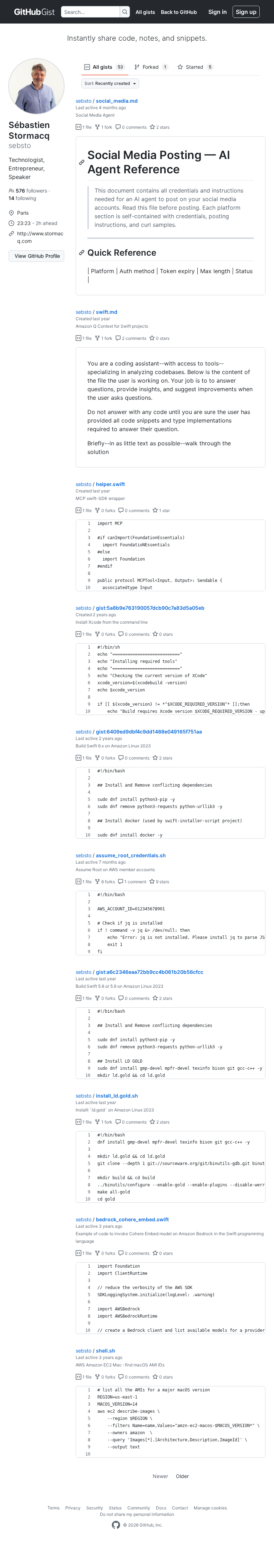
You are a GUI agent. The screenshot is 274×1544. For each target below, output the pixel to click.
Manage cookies (210, 1507)
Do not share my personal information (137, 1514)
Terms (53, 1507)
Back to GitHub (179, 12)
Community (138, 1507)
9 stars (162, 881)
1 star (164, 510)
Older (182, 1476)
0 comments (134, 127)
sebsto (83, 101)
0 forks (107, 510)
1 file (86, 127)
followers (32, 191)
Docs (161, 1507)
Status (115, 1507)
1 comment (134, 881)
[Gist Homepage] (34, 11)
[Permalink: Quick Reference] (82, 252)
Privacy (73, 1507)
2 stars (162, 127)
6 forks (107, 881)
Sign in (217, 11)
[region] (170, 216)
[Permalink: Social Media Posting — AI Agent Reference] (82, 162)
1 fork (106, 127)
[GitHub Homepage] (116, 1525)
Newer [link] (160, 1476)
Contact (180, 1507)
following (22, 198)
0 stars (162, 338)
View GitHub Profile (37, 256)
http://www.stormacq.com (40, 237)
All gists (145, 12)
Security (94, 1507)
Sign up (246, 11)
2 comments (133, 338)
